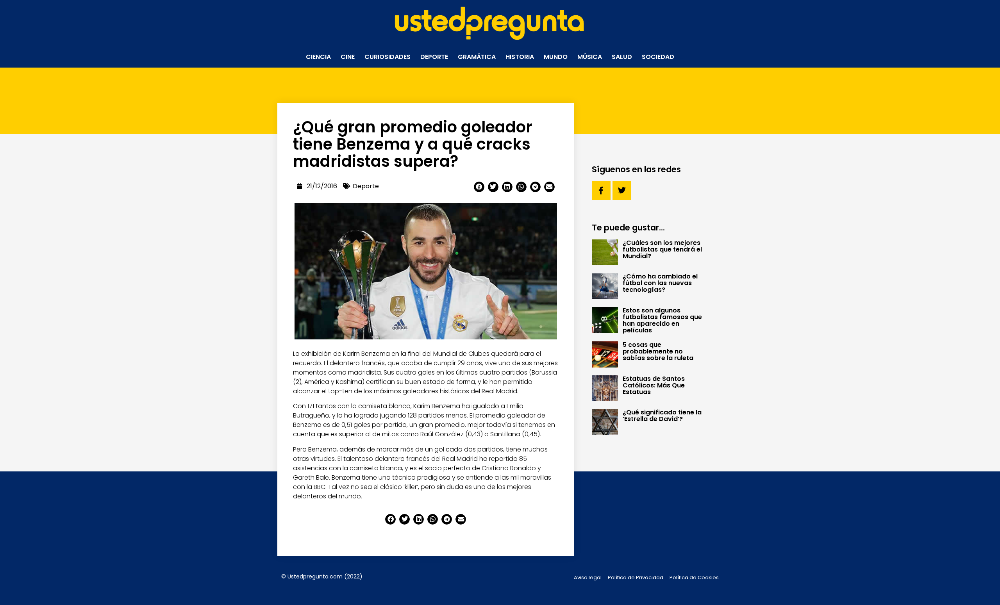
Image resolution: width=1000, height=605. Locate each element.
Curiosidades (387, 56)
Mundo (556, 56)
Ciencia (318, 56)
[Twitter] (621, 190)
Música (589, 56)
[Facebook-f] (601, 190)
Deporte (434, 56)
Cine (348, 56)
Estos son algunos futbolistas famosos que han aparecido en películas (662, 320)
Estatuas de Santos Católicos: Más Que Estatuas (654, 385)
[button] (479, 187)
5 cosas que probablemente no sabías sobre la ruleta (658, 351)
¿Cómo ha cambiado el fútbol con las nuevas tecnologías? (660, 283)
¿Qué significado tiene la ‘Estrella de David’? (662, 415)
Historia (519, 56)
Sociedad (658, 56)
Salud (622, 56)
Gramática (477, 56)
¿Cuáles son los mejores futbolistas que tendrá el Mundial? (662, 249)
